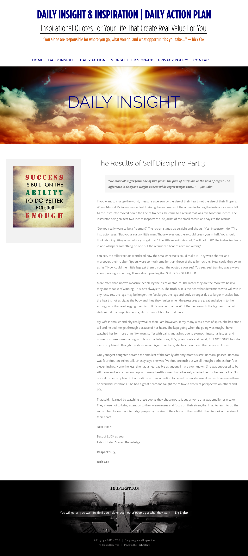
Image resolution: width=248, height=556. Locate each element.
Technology (143, 544)
